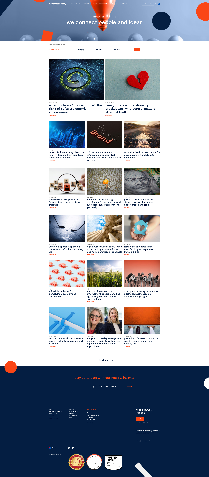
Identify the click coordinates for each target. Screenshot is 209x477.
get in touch (140, 418)
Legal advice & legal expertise (82, 3)
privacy (138, 441)
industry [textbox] (98, 49)
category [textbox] (81, 49)
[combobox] (86, 49)
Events (111, 3)
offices (70, 417)
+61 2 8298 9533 (91, 419)
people (51, 409)
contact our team (148, 3)
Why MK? (95, 3)
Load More (104, 359)
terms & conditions (146, 441)
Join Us (117, 3)
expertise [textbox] (117, 49)
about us (71, 409)
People (71, 3)
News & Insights (103, 3)
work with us (53, 413)
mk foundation (73, 415)
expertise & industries (55, 411)
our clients (52, 415)
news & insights (53, 418)
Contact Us (124, 3)
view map (90, 423)
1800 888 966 (144, 423)
